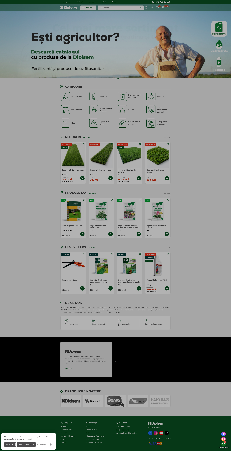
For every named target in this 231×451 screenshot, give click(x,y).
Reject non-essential (26, 444)
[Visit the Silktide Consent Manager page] (50, 444)
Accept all (9, 444)
